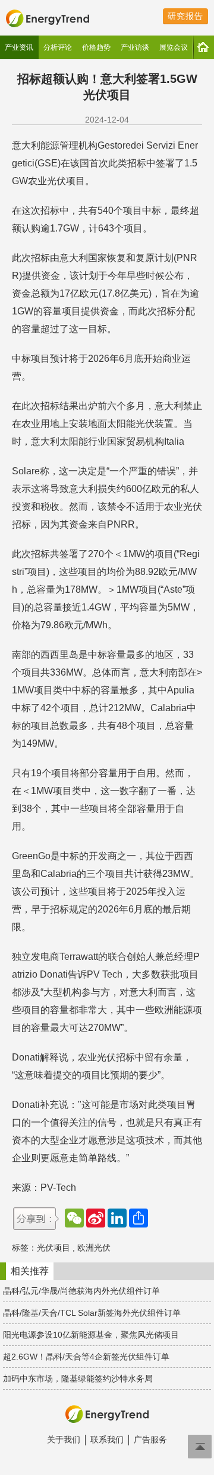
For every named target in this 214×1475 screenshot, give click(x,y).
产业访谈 (135, 47)
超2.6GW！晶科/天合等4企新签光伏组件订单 (86, 1356)
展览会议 (173, 47)
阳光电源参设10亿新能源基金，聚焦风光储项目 (91, 1334)
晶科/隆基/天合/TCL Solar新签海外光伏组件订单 (92, 1312)
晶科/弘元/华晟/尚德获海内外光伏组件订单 (81, 1291)
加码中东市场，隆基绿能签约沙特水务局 (78, 1378)
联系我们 (107, 1439)
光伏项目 (53, 1247)
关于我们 (63, 1439)
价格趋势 (96, 47)
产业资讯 (19, 47)
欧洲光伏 (94, 1247)
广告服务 (150, 1439)
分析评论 (57, 47)
